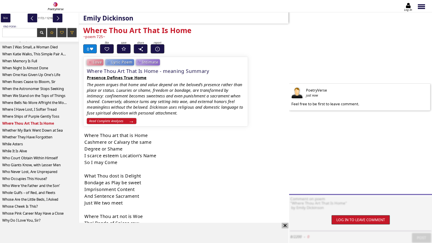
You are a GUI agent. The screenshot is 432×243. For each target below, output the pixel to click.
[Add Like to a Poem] (107, 48)
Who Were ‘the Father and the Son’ (31, 185)
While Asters (12, 144)
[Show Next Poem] (57, 18)
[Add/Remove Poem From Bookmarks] (123, 48)
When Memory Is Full (19, 60)
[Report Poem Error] (157, 48)
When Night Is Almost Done (25, 67)
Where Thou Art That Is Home (28, 123)
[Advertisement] (139, 233)
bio (5, 18)
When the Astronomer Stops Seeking (33, 88)
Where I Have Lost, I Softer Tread (29, 109)
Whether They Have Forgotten (27, 137)
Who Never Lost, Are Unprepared (29, 171)
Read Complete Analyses (106, 121)
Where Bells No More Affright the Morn (35, 102)
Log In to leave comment (360, 219)
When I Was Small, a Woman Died (30, 47)
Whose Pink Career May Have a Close (33, 213)
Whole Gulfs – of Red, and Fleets (28, 192)
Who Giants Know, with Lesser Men (31, 164)
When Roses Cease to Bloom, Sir (29, 81)
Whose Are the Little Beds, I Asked (30, 199)
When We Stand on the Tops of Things (33, 95)
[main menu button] (423, 6)
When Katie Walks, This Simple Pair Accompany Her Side (40, 54)
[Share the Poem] (140, 48)
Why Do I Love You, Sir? (21, 220)
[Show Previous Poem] (32, 18)
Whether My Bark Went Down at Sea (32, 130)
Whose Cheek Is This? (20, 206)
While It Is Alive (14, 150)
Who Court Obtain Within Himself (30, 157)
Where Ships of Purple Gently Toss (30, 116)
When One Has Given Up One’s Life (31, 74)
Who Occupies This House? (24, 178)
